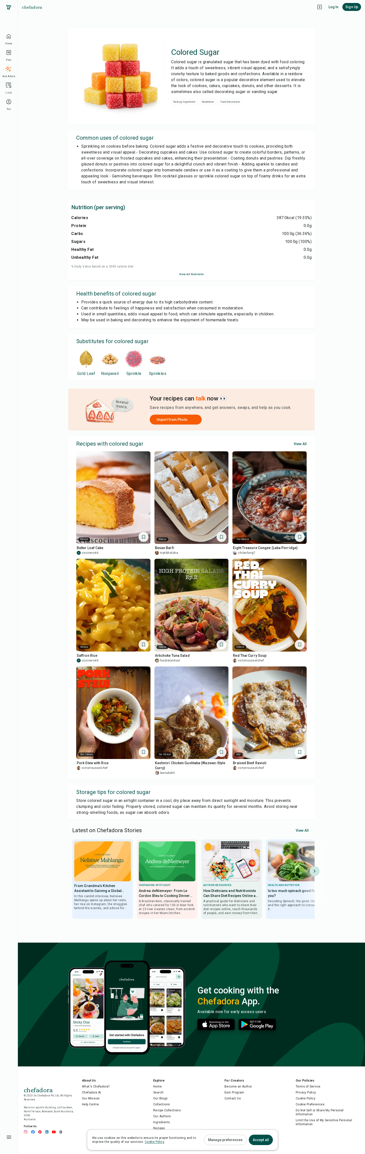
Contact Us (232, 1098)
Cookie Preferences (310, 1104)
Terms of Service (308, 1086)
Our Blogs (160, 1098)
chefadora (32, 7)
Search (158, 1092)
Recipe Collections (167, 1110)
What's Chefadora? (96, 1086)
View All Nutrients (191, 274)
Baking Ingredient (184, 101)
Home (157, 1086)
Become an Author (238, 1086)
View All (300, 444)
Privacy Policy (306, 1092)
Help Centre (90, 1104)
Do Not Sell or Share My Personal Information (320, 1112)
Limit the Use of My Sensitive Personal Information (324, 1122)
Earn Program (234, 1092)
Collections (161, 1104)
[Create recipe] (320, 7)
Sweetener (208, 101)
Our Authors (162, 1116)
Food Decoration (230, 101)
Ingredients (161, 1122)
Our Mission (91, 1098)
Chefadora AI (91, 1092)
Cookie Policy (305, 1098)
